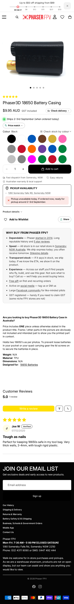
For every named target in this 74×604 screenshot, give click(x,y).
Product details (11, 211)
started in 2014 (43, 237)
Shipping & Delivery (12, 510)
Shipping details (39, 253)
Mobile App (8, 527)
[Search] (17, 17)
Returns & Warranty (12, 514)
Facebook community (28, 290)
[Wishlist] (62, 17)
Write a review (28, 408)
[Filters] (59, 408)
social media (27, 285)
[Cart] (70, 17)
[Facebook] (34, 587)
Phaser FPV (41, 578)
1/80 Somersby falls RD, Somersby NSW (29, 193)
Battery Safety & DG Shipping (17, 518)
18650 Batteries (29, 364)
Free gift (14, 280)
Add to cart (51, 168)
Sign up (37, 496)
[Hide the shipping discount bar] (67, 5)
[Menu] (4, 17)
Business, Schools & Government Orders (22, 523)
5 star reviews (42, 241)
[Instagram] (40, 587)
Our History (8, 505)
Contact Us (8, 532)
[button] (10, 96)
